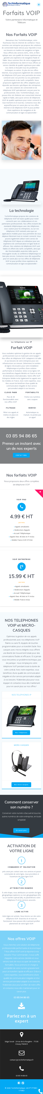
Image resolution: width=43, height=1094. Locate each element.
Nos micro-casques (21, 784)
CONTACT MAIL (21, 455)
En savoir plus (21, 830)
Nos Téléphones (21, 732)
